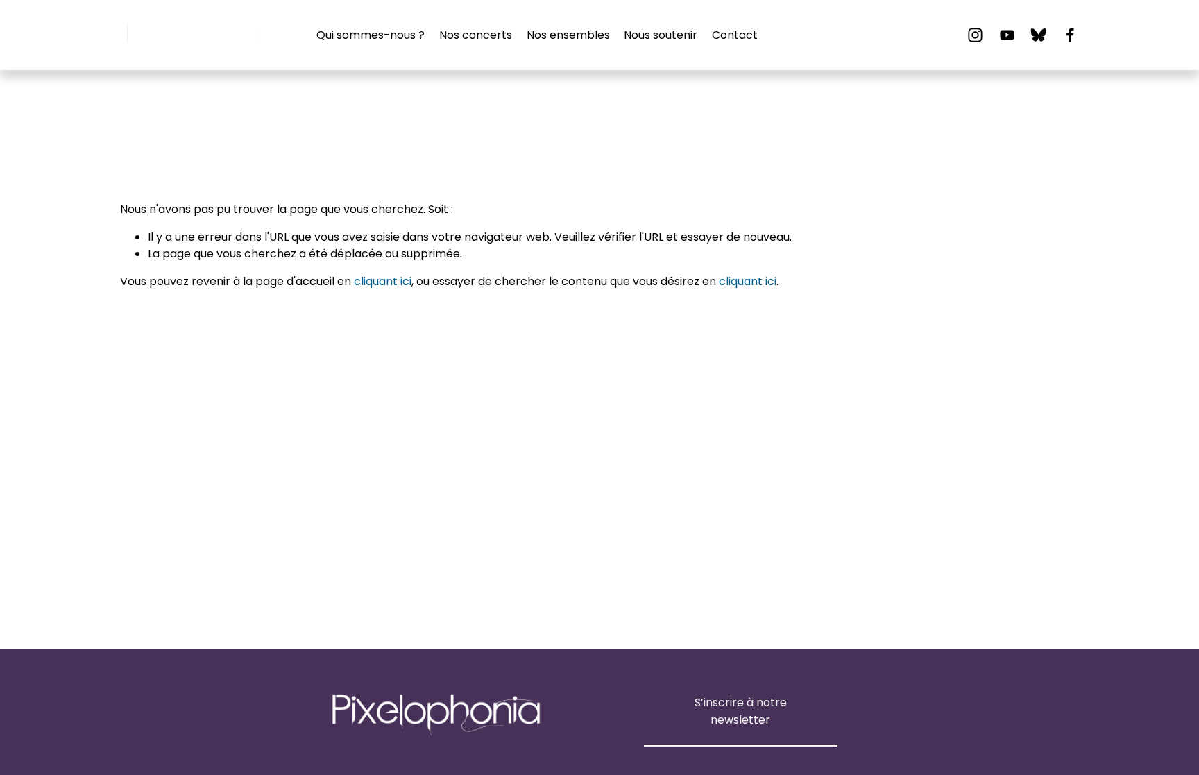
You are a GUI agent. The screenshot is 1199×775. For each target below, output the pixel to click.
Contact (735, 35)
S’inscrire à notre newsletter (741, 711)
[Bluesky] (1038, 35)
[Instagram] (975, 35)
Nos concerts (475, 35)
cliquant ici (382, 281)
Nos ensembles (568, 35)
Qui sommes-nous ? (370, 35)
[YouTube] (1007, 35)
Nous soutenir (660, 35)
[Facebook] (1070, 35)
